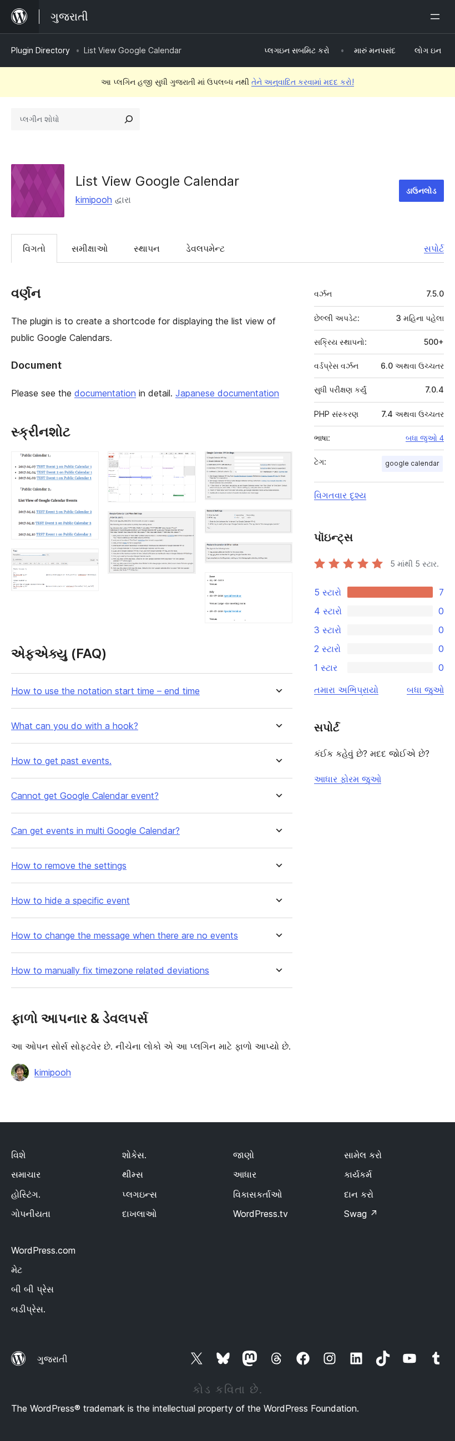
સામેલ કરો (363, 1154)
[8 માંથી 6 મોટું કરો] (277, 523)
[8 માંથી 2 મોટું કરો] (83, 563)
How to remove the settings (69, 865)
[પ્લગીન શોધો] (129, 119)
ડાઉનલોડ (421, 190)
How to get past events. (61, 761)
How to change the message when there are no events (124, 935)
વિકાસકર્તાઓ (257, 1194)
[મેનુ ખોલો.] (437, 16)
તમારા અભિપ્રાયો (346, 689)
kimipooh (93, 199)
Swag (361, 1213)
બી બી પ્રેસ (32, 1289)
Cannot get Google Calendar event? (85, 796)
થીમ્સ (132, 1174)
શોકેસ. (134, 1154)
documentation (105, 393)
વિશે (18, 1154)
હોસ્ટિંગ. (26, 1194)
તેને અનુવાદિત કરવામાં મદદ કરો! (302, 81)
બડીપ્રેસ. (28, 1309)
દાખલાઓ (139, 1213)
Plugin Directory (40, 50)
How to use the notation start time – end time (105, 691)
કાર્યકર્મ (358, 1174)
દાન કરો (358, 1194)
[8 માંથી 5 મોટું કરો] (277, 466)
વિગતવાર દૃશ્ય (340, 495)
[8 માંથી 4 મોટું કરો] (180, 526)
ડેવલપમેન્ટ (205, 248)
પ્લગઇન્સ (139, 1194)
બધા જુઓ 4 (425, 438)
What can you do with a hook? (74, 726)
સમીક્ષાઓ (90, 248)
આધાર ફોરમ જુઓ (347, 779)
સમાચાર (26, 1174)
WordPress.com (43, 1250)
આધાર (244, 1174)
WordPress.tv (260, 1213)
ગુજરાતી (52, 1358)
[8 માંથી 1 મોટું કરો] (83, 466)
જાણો (243, 1154)
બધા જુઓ (425, 689)
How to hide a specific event (70, 900)
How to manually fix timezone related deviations (110, 970)
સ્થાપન (147, 248)
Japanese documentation (227, 393)
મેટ (16, 1269)
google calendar (412, 463)
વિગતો (34, 248)
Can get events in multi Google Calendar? (95, 831)
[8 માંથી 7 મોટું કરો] (277, 557)
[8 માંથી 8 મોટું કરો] (277, 587)
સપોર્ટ (434, 248)
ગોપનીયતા (30, 1213)
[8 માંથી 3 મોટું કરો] (180, 466)
